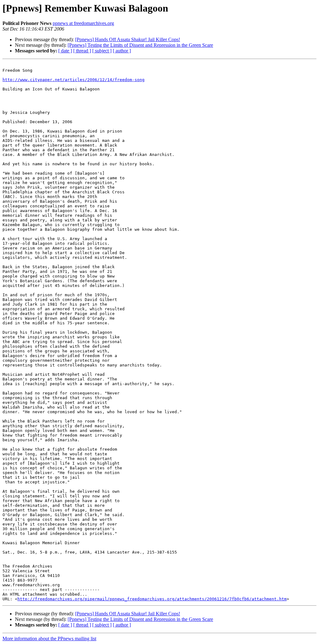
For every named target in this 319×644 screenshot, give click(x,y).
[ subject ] (102, 50)
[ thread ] (82, 50)
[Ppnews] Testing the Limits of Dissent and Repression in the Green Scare (140, 45)
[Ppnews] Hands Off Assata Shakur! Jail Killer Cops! (127, 39)
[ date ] (65, 50)
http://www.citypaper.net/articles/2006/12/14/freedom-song (73, 79)
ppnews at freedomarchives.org (83, 23)
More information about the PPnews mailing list (49, 638)
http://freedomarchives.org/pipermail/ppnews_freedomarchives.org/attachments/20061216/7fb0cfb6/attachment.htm (152, 599)
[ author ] (122, 50)
